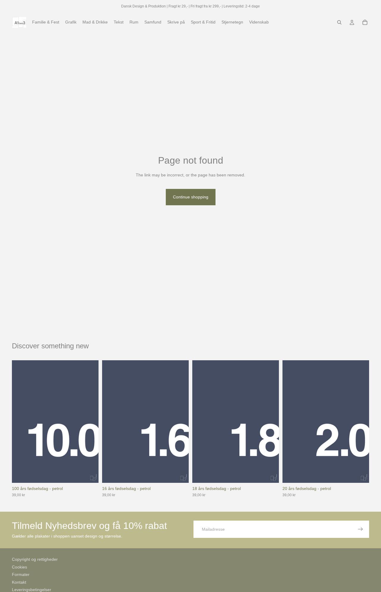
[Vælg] (89, 473)
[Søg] (339, 22)
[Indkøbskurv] (364, 22)
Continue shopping (190, 197)
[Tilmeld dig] (360, 529)
